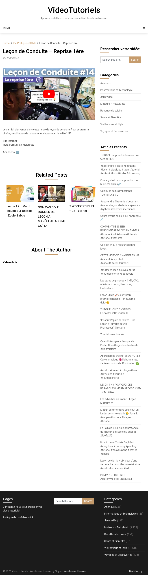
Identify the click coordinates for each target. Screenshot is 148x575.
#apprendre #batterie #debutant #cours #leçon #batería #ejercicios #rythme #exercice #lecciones (120, 205)
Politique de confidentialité (18, 517)
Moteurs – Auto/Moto (112, 103)
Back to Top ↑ (137, 571)
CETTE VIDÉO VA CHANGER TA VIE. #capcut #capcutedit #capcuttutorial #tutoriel (120, 259)
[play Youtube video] (49, 94)
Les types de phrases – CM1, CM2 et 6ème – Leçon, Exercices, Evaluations (119, 284)
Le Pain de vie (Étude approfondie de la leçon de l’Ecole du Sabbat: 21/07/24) (119, 432)
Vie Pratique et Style (24, 43)
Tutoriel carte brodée (112, 334)
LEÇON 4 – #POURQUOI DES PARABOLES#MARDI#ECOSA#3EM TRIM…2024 (120, 388)
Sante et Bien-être (110, 117)
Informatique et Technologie (116, 90)
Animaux (105, 83)
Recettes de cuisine (111, 110)
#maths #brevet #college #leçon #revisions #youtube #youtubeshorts (119, 374)
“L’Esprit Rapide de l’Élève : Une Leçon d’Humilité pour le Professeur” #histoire (117, 324)
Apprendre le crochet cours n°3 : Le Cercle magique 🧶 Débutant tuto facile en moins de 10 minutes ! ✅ (120, 359)
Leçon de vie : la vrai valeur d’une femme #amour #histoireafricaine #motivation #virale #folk (120, 464)
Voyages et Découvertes (114, 131)
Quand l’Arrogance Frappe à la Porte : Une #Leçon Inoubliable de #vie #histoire (119, 345)
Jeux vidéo (106, 96)
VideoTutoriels (74, 10)
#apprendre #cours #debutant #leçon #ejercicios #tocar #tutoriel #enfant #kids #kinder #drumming (120, 169)
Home (6, 43)
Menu (6, 28)
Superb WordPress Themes (70, 571)
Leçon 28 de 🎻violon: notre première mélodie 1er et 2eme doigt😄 (117, 299)
